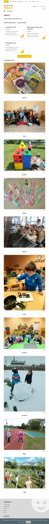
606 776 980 (42, 6)
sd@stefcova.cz (36, 6)
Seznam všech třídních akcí (24, 56)
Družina (6, 1)
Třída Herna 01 (10, 11)
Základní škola (13, 1)
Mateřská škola (20, 1)
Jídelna (26, 1)
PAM (30, 1)
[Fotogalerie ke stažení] (44, 95)
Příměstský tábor (35, 1)
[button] (44, 8)
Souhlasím (28, 522)
